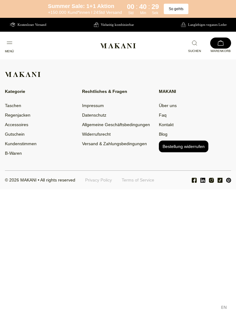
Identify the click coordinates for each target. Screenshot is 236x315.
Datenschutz (94, 115)
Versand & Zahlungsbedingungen (114, 143)
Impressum (93, 105)
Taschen (13, 105)
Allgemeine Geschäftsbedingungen (116, 124)
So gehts (176, 9)
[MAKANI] (118, 46)
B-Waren (13, 153)
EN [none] (224, 307)
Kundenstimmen (21, 143)
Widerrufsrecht (96, 134)
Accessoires (16, 124)
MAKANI (28, 179)
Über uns (168, 105)
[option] (224, 308)
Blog (163, 134)
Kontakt (166, 124)
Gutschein (15, 134)
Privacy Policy (98, 179)
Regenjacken (17, 115)
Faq (163, 115)
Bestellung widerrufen (184, 146)
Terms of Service (138, 179)
